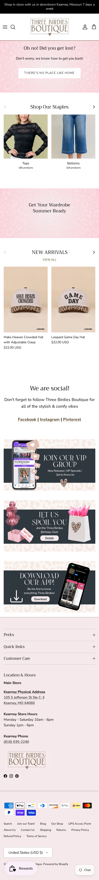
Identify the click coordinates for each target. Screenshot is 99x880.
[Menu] (5, 27)
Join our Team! (26, 824)
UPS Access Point (79, 824)
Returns (61, 830)
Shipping (45, 830)
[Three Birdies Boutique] (49, 27)
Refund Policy (12, 836)
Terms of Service (36, 836)
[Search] (15, 27)
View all (49, 259)
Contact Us (28, 830)
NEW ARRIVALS (49, 252)
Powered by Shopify (55, 864)
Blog (43, 824)
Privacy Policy (80, 830)
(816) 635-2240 (16, 741)
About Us (10, 830)
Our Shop (57, 824)
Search (8, 824)
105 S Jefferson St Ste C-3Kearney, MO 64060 (24, 697)
